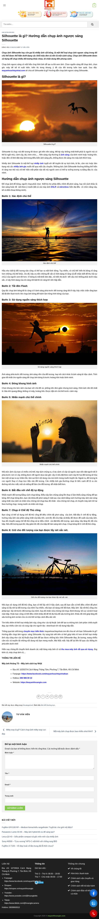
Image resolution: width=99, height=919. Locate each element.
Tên (7, 773)
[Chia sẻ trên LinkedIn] (60, 697)
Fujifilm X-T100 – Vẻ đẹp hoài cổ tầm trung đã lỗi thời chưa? (27, 846)
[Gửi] (92, 24)
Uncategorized (8, 32)
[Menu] (4, 5)
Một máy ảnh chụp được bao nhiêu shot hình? (73, 731)
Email (7, 785)
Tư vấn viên (24, 47)
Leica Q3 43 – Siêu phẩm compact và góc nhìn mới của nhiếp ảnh (30, 837)
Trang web (9, 796)
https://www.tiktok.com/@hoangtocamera (21, 903)
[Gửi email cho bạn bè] (52, 697)
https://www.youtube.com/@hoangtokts (20, 896)
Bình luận (9, 753)
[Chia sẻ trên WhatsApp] (39, 697)
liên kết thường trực (48, 705)
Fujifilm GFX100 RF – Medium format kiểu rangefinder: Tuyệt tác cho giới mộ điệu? (37, 827)
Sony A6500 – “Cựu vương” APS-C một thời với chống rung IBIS (29, 841)
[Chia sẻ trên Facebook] (43, 697)
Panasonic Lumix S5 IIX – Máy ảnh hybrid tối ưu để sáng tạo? (28, 832)
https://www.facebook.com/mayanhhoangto (22, 881)
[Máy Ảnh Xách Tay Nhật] (49, 5)
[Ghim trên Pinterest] (56, 697)
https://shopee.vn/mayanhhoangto (18, 889)
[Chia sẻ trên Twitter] (47, 697)
